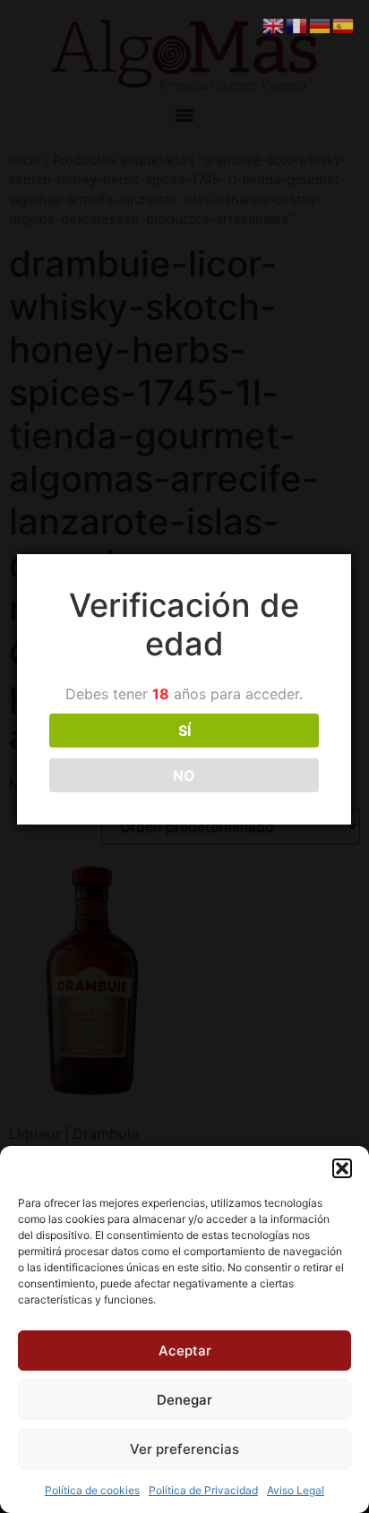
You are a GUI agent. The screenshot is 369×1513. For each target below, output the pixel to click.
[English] (274, 24)
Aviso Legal (295, 1490)
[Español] (344, 24)
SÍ (184, 730)
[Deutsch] (320, 24)
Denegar (184, 1399)
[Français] (297, 24)
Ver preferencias (184, 1448)
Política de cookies (92, 1490)
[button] (342, 1168)
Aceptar (185, 1350)
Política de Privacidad (203, 1490)
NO (184, 775)
